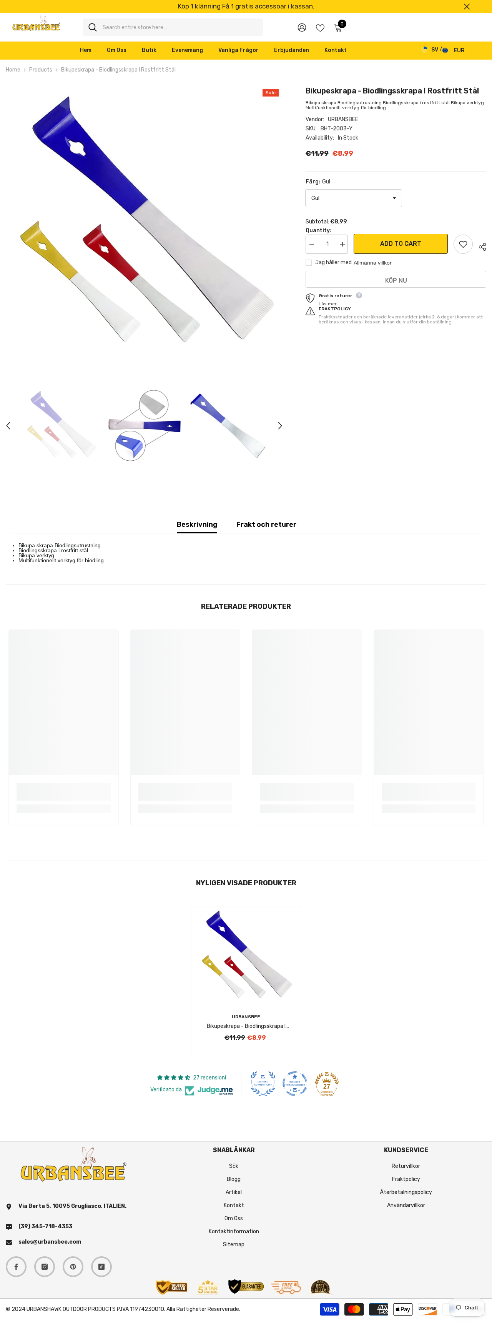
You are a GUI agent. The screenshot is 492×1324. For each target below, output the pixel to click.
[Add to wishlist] (463, 244)
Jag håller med (333, 262)
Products (40, 69)
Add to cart (400, 243)
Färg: (318, 181)
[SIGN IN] (302, 27)
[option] (246, 6)
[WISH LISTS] (320, 27)
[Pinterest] (73, 1266)
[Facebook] (16, 1266)
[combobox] (180, 27)
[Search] (173, 27)
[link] (64, 796)
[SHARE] (479, 246)
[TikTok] (101, 1266)
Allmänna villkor (373, 263)
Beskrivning (197, 524)
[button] (8, 425)
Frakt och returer (266, 524)
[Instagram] (44, 1266)
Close (467, 6)
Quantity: (318, 230)
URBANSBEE (343, 119)
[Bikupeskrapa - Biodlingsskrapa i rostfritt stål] (246, 955)
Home (13, 69)
